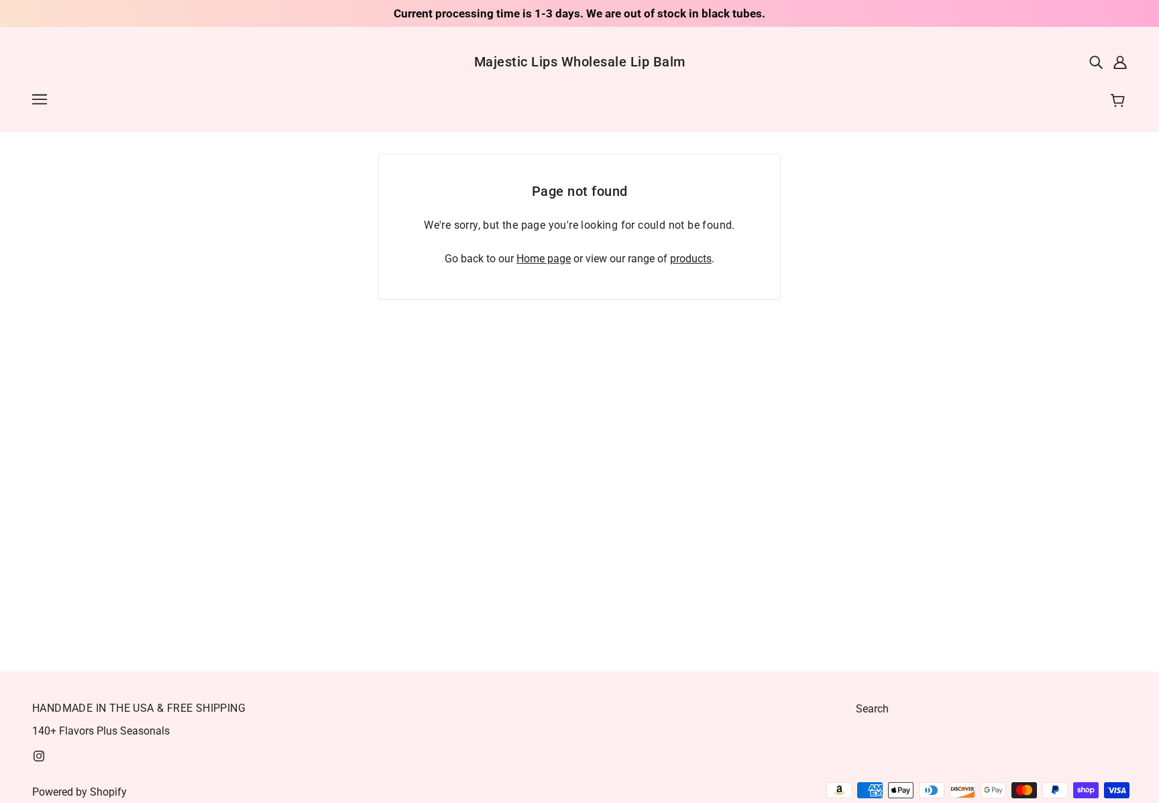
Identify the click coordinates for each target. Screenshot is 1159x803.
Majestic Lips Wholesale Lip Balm (579, 62)
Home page (543, 258)
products (691, 258)
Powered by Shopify (79, 792)
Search (872, 708)
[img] (1096, 61)
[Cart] (1120, 101)
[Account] (1120, 61)
